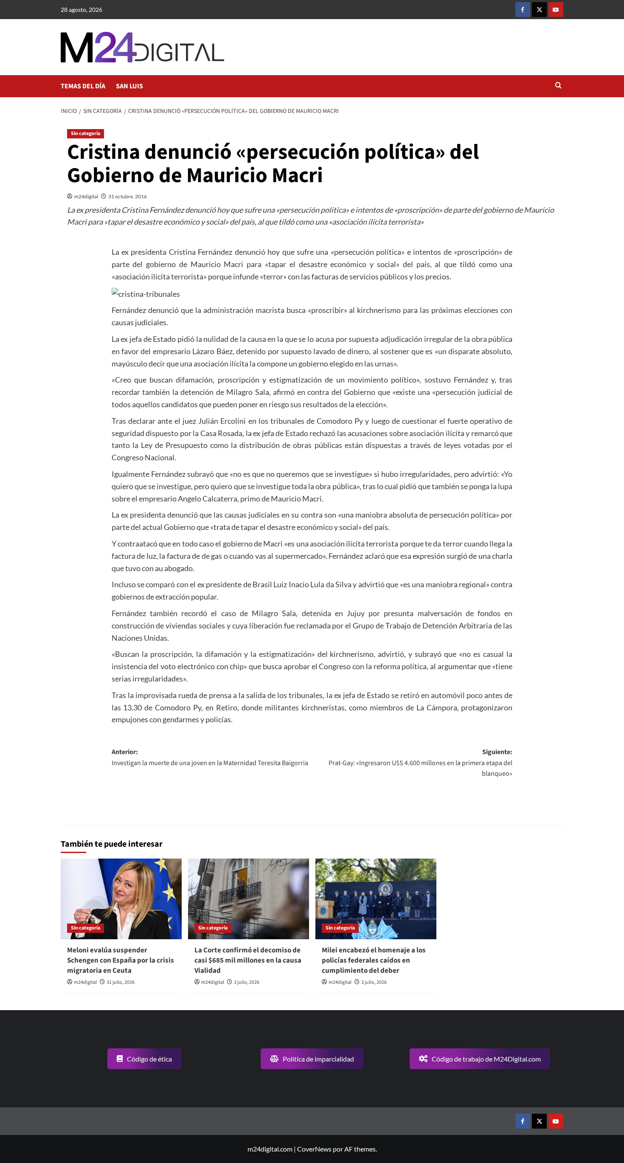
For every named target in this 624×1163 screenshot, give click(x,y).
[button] (558, 86)
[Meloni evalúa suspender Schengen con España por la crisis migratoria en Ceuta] (121, 899)
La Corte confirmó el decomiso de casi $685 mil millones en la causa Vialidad (247, 960)
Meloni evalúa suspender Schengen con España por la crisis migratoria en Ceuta (120, 960)
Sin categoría (85, 133)
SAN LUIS (129, 86)
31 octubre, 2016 (127, 196)
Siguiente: (420, 762)
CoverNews (314, 1149)
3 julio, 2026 (246, 982)
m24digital (86, 196)
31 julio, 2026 (121, 982)
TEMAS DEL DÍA (83, 86)
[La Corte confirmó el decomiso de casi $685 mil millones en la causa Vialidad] (248, 899)
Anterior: (210, 757)
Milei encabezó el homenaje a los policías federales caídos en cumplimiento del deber (374, 960)
